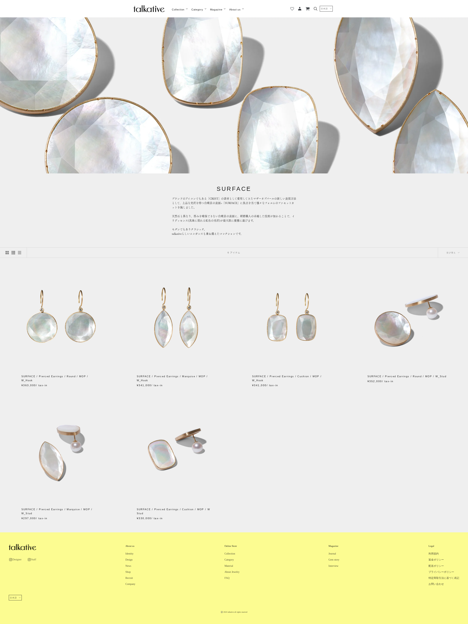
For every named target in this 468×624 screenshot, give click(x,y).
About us (235, 9)
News (128, 566)
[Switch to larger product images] (7, 253)
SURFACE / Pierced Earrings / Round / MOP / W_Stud (407, 376)
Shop (128, 572)
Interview (333, 566)
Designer (17, 559)
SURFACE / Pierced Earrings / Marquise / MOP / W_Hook (172, 378)
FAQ (226, 578)
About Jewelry (231, 572)
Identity (129, 553)
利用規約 (434, 553)
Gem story (334, 559)
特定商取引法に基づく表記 (444, 578)
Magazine (216, 9)
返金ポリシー (436, 559)
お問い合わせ (436, 584)
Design (129, 559)
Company (130, 584)
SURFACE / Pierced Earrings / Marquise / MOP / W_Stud (57, 511)
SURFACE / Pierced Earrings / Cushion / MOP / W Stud (173, 511)
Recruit (129, 578)
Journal (332, 553)
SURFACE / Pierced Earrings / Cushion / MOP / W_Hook (287, 378)
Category (197, 9)
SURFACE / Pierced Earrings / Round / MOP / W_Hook (54, 378)
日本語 (324, 9)
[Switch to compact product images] (19, 253)
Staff (33, 559)
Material (228, 566)
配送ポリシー (436, 566)
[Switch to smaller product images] (13, 253)
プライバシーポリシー (441, 572)
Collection (178, 9)
